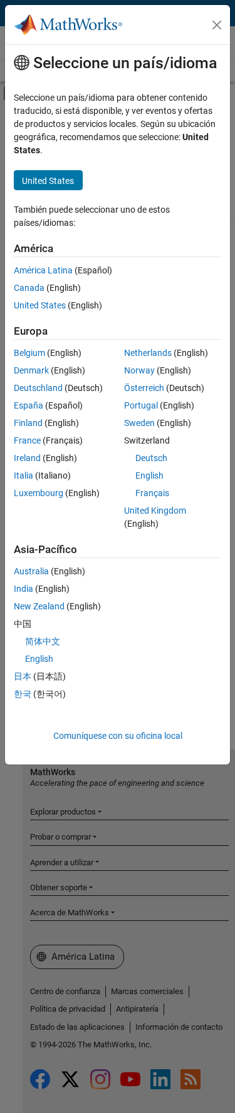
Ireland (27, 458)
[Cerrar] (217, 25)
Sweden (139, 423)
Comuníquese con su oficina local (117, 736)
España (28, 405)
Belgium (29, 353)
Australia (31, 571)
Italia (23, 475)
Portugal (141, 405)
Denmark (31, 370)
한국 (22, 694)
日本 (22, 676)
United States (40, 305)
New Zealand (39, 606)
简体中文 (42, 641)
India (23, 589)
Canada (29, 288)
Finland (28, 423)
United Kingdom (155, 511)
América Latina (43, 270)
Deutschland (38, 388)
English (149, 475)
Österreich (144, 388)
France (27, 440)
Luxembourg (38, 493)
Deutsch (151, 458)
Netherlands (148, 353)
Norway (139, 370)
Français (152, 493)
